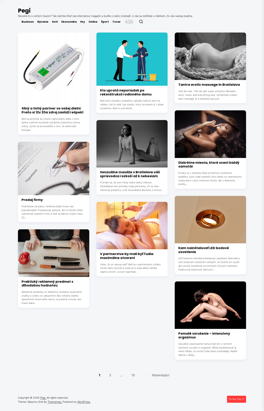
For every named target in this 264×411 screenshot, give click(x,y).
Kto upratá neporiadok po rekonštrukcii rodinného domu (126, 92)
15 (133, 375)
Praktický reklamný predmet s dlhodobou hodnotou (47, 283)
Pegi (24, 10)
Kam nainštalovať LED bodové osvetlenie (203, 250)
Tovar (116, 21)
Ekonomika (69, 21)
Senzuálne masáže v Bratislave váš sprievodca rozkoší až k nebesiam (130, 174)
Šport (105, 21)
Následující (160, 375)
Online (93, 21)
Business (28, 21)
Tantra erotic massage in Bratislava (209, 84)
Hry (82, 21)
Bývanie (42, 21)
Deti (55, 21)
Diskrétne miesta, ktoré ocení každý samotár (208, 164)
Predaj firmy (32, 200)
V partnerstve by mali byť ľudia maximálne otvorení (126, 256)
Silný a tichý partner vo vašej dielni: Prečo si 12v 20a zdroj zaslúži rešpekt (53, 110)
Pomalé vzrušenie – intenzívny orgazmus (204, 335)
